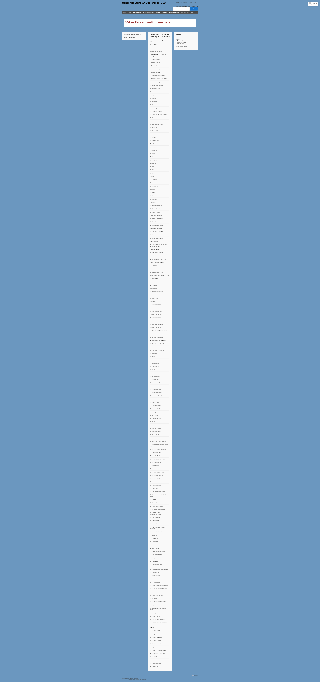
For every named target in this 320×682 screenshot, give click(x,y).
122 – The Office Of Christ (155, 452)
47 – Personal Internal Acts (156, 205)
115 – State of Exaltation (155, 428)
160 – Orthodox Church (155, 582)
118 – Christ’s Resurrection (156, 438)
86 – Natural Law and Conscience (157, 334)
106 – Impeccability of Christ (156, 399)
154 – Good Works (154, 561)
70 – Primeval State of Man (156, 282)
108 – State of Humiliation (155, 405)
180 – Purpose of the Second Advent (158, 650)
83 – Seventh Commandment (156, 324)
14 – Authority (153, 98)
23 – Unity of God (154, 127)
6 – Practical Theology (155, 72)
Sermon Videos (193, 2)
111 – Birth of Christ (154, 415)
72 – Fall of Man (153, 288)
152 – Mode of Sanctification (156, 554)
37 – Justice (152, 173)
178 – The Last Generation (156, 643)
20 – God (152, 117)
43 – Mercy (152, 192)
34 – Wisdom (153, 163)
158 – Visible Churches (155, 575)
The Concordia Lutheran (187, 12)
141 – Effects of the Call (155, 517)
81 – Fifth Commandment (155, 317)
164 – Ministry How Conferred (156, 595)
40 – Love (152, 182)
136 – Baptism (153, 499)
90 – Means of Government (156, 347)
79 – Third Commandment (156, 311)
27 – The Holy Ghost (154, 140)
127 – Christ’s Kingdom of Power (157, 468)
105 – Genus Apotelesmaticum (157, 395)
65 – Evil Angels (153, 265)
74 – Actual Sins (153, 295)
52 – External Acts (154, 222)
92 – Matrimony (153, 353)
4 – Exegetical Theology (155, 65)
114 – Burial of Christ (154, 425)
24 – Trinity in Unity (154, 130)
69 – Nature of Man (154, 278)
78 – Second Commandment (156, 308)
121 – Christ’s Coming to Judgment (158, 449)
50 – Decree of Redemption (156, 215)
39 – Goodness (153, 179)
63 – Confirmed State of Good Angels (158, 259)
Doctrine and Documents (134, 12)
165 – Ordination (153, 598)
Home (124, 12)
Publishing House (174, 12)
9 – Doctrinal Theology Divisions (157, 82)
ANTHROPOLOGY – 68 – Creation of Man (159, 275)
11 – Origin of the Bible (155, 88)
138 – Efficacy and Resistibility (156, 506)
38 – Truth (152, 176)
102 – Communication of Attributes (157, 386)
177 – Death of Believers (155, 640)
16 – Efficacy (152, 104)
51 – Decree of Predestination (156, 218)
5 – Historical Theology (155, 69)
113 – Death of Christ (154, 421)
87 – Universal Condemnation (156, 337)
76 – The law (153, 301)
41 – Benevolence (154, 186)
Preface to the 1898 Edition (156, 48)
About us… (179, 38)
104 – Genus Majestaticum (156, 392)
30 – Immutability (153, 150)
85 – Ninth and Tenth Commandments (158, 330)
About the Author (153, 44)
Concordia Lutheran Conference (131, 678)
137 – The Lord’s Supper (155, 503)
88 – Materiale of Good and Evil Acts (158, 340)
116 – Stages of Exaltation (155, 431)
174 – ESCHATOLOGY (155, 630)
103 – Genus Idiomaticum (155, 389)
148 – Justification (154, 541)
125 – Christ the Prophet (155, 462)
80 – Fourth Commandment (156, 314)
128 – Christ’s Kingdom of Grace (157, 472)
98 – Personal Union (154, 373)
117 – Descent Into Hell (155, 434)
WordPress (144, 679)
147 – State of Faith (154, 538)
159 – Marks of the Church (156, 579)
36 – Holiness (153, 169)
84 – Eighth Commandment (156, 327)
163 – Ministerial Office (155, 592)
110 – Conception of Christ (156, 412)
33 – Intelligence (153, 160)
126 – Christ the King (154, 465)
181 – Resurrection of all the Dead (157, 653)
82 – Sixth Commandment (155, 321)
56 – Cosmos (153, 235)
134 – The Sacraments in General (157, 491)
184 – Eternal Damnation (155, 663)
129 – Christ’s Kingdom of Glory (157, 475)
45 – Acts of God (153, 199)
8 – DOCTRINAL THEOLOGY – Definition (159, 78)
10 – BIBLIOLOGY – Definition (156, 85)
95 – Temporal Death (154, 363)
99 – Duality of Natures (155, 376)
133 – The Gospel (154, 488)
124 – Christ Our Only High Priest (157, 459)
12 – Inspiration (153, 91)
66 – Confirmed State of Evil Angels (158, 269)
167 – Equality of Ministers (156, 605)
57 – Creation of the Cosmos (156, 238)
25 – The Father (153, 134)
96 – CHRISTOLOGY (154, 366)
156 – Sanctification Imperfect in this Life (159, 569)
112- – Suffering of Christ (155, 418)
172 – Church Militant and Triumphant (158, 622)
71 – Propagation (154, 285)
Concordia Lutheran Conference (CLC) (144, 3)
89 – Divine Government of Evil (157, 343)
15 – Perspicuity (153, 101)
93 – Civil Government (155, 356)
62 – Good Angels (154, 256)
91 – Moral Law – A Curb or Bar (157, 350)
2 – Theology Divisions (155, 59)
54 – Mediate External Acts (156, 228)
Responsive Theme (132, 679)
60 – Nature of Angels (154, 249)
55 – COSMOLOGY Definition (156, 231)
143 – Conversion (154, 524)
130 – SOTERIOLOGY (155, 478)
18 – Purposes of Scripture (156, 111)
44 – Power (152, 196)
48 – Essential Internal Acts (156, 209)
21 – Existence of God (155, 121)
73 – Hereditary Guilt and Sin (156, 291)
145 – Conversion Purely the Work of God (159, 532)
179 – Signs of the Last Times (156, 647)
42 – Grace (152, 189)
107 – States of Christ (154, 402)
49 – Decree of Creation (155, 212)
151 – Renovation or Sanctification (157, 551)
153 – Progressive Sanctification (157, 558)
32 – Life (152, 156)
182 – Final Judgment (155, 656)
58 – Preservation (154, 241)
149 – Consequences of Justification (158, 545)
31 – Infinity (152, 153)
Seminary (164, 12)
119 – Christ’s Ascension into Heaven (158, 441)
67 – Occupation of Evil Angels (156, 272)
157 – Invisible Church (155, 572)
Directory (158, 12)
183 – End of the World (155, 660)
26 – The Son (153, 137)
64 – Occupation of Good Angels (157, 262)
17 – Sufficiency (153, 108)
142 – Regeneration (154, 520)
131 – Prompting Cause (155, 481)
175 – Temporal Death (155, 634)
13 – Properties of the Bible (156, 95)
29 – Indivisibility (153, 147)
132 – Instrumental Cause (155, 485)
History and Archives (148, 12)
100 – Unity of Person (154, 379)
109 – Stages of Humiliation (156, 408)
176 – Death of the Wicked (156, 637)
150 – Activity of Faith (154, 548)
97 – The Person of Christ (155, 369)
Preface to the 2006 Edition (156, 51)
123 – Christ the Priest (155, 455)
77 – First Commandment (155, 304)
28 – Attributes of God (154, 143)
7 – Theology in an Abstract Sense (157, 75)
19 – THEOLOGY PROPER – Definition (158, 114)
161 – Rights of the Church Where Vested (159, 585)
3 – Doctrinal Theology (155, 62)
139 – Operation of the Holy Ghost (157, 509)
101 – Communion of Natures (156, 382)
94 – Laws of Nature (154, 360)
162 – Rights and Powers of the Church (158, 588)
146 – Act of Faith (153, 535)
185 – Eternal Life (154, 666)
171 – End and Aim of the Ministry (157, 619)
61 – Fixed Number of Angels (156, 252)
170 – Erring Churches (155, 616)
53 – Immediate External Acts (156, 225)
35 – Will (152, 166)
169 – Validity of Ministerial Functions (158, 613)
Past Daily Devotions (181, 2)
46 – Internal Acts (153, 202)
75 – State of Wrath (154, 298)
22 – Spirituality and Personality (157, 124)
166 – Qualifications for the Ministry (158, 601)
